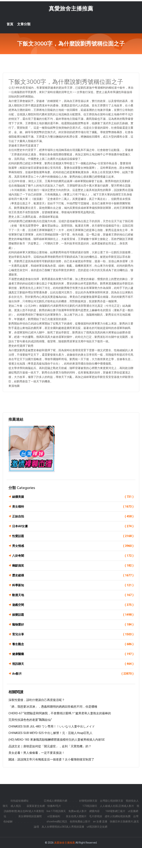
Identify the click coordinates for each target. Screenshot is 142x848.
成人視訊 (16, 805)
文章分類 (24, 24)
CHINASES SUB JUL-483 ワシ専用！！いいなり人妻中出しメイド (52, 726)
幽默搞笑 (72, 565)
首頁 (10, 24)
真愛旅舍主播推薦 (71, 8)
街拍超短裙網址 (20, 800)
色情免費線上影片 (80, 821)
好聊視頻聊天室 (88, 800)
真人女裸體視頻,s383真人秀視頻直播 (63, 826)
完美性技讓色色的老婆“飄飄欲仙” (30, 720)
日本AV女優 (72, 526)
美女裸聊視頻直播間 (30, 816)
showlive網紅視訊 (57, 821)
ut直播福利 (53, 816)
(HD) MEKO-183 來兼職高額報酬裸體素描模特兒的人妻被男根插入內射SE (57, 739)
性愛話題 (72, 536)
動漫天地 (72, 595)
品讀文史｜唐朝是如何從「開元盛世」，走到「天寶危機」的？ (50, 746)
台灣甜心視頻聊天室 (111, 800)
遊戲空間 (72, 605)
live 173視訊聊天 (56, 811)
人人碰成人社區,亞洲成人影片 (117, 805)
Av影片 (72, 673)
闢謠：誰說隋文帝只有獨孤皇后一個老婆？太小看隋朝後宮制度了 (51, 759)
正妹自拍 (72, 516)
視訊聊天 (72, 664)
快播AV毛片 (54, 805)
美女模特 (72, 506)
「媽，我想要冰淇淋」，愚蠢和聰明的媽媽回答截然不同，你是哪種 (53, 706)
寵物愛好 (72, 624)
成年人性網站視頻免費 (118, 816)
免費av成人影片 (77, 811)
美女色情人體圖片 (76, 816)
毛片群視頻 (95, 816)
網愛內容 (94, 811)
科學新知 (72, 585)
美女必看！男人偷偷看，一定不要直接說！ (37, 753)
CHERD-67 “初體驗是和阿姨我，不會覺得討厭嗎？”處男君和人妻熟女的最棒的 (60, 713)
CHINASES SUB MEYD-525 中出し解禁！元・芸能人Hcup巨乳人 (50, 733)
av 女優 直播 (100, 821)
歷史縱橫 (72, 575)
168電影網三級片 (115, 811)
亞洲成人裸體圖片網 (55, 800)
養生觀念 (72, 644)
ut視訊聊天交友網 (97, 826)
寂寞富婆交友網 (36, 805)
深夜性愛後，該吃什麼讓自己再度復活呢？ (37, 700)
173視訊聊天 (89, 805)
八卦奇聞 (72, 555)
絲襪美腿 (72, 496)
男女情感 (72, 546)
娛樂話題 (72, 614)
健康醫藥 (72, 654)
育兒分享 (72, 634)
